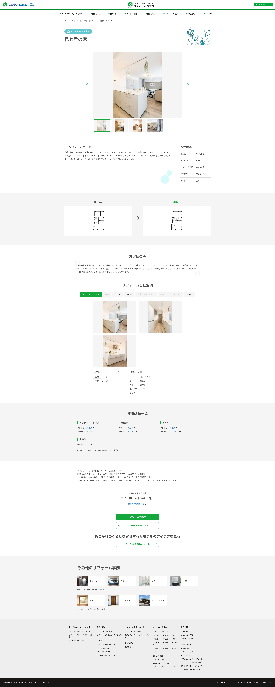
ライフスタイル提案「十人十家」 (80, 631)
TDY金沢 (165, 639)
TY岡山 (155, 648)
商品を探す (129, 647)
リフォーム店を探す (137, 517)
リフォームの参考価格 (104, 631)
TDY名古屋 (156, 643)
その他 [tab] (189, 294)
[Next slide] (187, 85)
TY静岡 (173, 639)
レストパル (174, 431)
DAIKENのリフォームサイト (191, 666)
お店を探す (185, 631)
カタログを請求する (263, 5)
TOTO (155, 659)
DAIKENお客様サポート (105, 652)
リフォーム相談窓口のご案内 (107, 645)
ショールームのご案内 (160, 631)
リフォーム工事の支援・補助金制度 (109, 635)
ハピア (142, 389)
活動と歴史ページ (187, 655)
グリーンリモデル (187, 652)
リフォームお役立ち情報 (133, 631)
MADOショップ (186, 638)
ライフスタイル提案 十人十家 (137, 543)
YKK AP (173, 667)
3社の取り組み (186, 648)
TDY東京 (165, 635)
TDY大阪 (165, 642)
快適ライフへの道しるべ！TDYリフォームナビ (137, 636)
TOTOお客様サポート (104, 648)
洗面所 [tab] (117, 294)
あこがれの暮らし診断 (76, 641)
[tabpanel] (137, 348)
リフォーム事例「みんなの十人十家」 (80, 636)
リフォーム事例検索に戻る (137, 525)
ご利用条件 (221, 682)
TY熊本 (155, 652)
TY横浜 (173, 635)
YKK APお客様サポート (105, 655)
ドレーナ (131, 431)
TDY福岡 (174, 648)
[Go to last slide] (87, 85)
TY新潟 (155, 639)
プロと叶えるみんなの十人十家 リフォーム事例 (87, 21)
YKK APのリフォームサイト (190, 669)
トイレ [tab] (129, 294)
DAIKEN (165, 659)
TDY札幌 (156, 635)
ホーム (66, 21)
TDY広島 (174, 642)
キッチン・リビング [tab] (91, 294)
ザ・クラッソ (144, 393)
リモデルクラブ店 (187, 635)
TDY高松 (165, 648)
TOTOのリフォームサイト (190, 662)
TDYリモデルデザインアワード (191, 659)
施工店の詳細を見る (136, 504)
